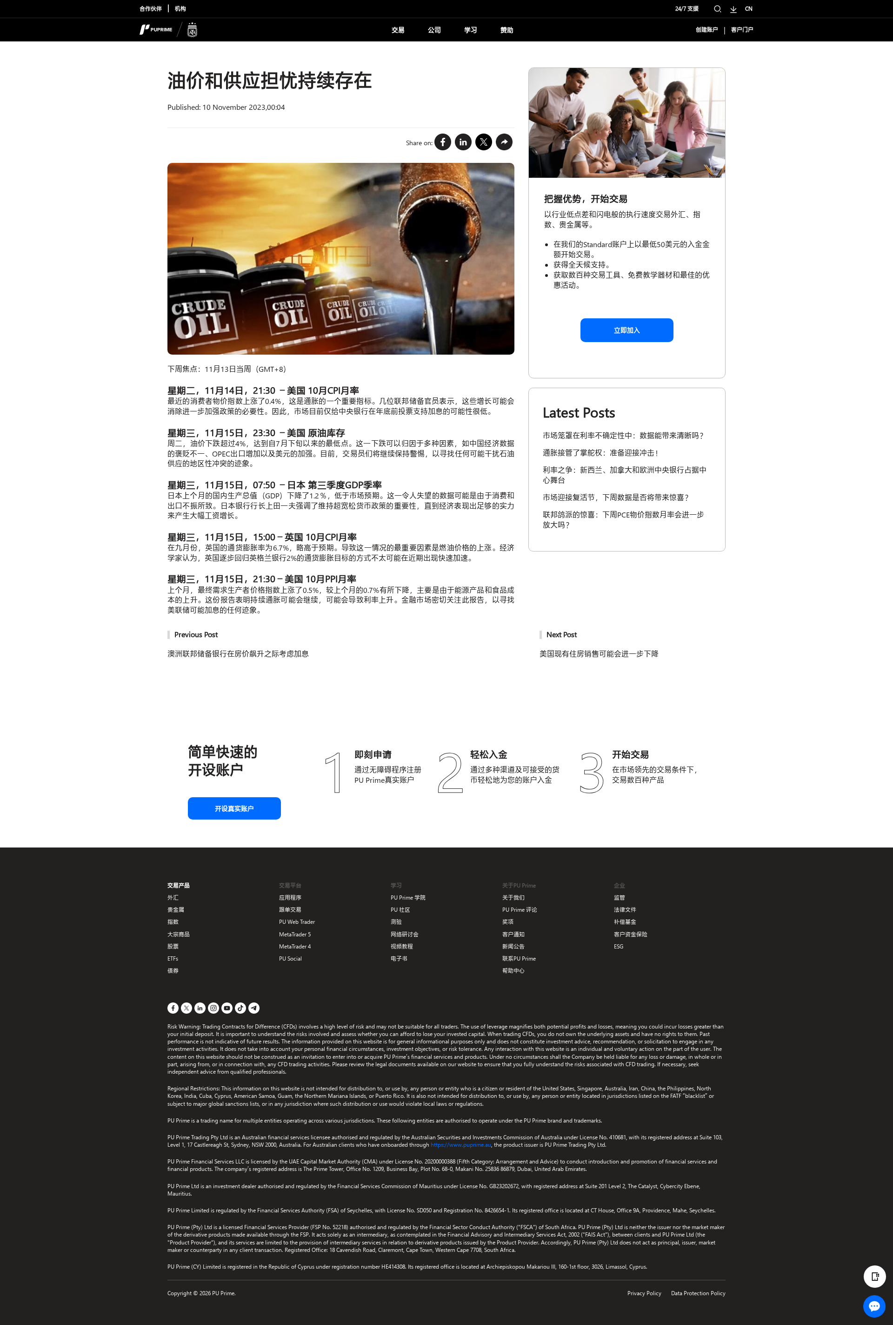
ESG (618, 946)
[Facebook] (443, 142)
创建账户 (707, 30)
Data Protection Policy (698, 1293)
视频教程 (402, 946)
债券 (173, 970)
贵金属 (175, 909)
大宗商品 (178, 934)
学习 (470, 30)
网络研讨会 (405, 934)
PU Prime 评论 (519, 909)
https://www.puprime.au (461, 1144)
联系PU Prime (519, 958)
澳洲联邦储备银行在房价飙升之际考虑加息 (238, 654)
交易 (398, 30)
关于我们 (513, 897)
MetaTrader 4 (295, 946)
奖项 (507, 921)
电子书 (399, 958)
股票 (173, 946)
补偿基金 (625, 921)
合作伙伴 (151, 9)
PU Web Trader (297, 921)
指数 (173, 921)
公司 (434, 30)
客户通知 (513, 934)
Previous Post (196, 634)
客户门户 (742, 30)
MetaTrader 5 (295, 934)
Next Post (561, 634)
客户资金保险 (630, 934)
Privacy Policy (644, 1293)
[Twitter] (483, 142)
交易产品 (178, 885)
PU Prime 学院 (408, 897)
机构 (180, 9)
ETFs (172, 958)
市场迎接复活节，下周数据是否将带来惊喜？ (617, 497)
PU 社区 (400, 909)
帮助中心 (513, 970)
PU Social (290, 958)
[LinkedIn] (463, 142)
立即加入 (627, 330)
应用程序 (290, 897)
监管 (619, 897)
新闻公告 (513, 946)
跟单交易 (290, 909)
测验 (396, 921)
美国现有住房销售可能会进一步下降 (599, 654)
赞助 (506, 30)
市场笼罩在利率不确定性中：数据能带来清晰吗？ (624, 435)
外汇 (173, 897)
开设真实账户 (234, 808)
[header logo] (169, 30)
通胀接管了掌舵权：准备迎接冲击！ (602, 452)
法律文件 (625, 909)
